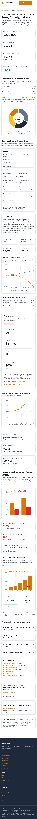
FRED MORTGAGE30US (10, 676)
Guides (3, 775)
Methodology (5, 780)
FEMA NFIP (6, 665)
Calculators (4, 763)
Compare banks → (9, 692)
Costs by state (5, 755)
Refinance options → (10, 708)
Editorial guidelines (7, 783)
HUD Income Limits (8, 671)
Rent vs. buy (5, 758)
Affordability (5, 760)
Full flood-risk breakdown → (13, 384)
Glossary (4, 778)
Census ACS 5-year (9, 663)
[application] (18, 119)
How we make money (7, 793)
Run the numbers (25, 3)
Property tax (5, 768)
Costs (7, 10)
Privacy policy (5, 798)
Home (3, 10)
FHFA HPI (6, 673)
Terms (3, 800)
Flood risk (4, 765)
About (3, 790)
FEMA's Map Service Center (20, 381)
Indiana (13, 10)
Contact (3, 795)
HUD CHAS (6, 669)
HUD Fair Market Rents (10, 667)
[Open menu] (34, 3)
